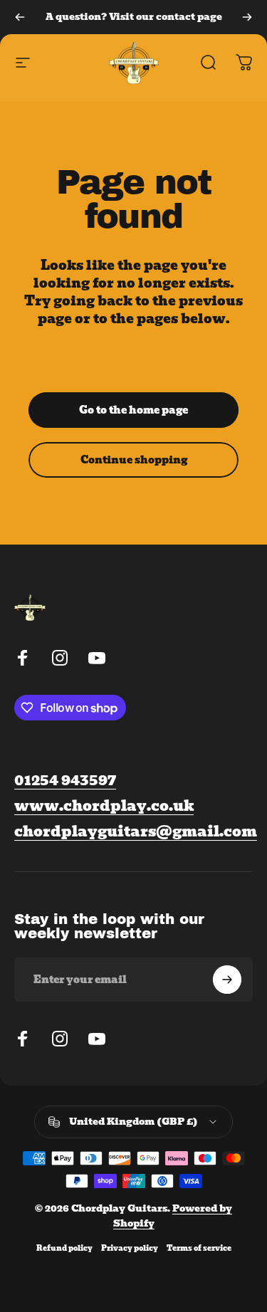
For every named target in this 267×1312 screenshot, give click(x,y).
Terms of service (199, 1248)
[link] (135, 832)
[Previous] (20, 17)
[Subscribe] (227, 979)
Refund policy (64, 1248)
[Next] (247, 17)
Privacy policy (129, 1248)
